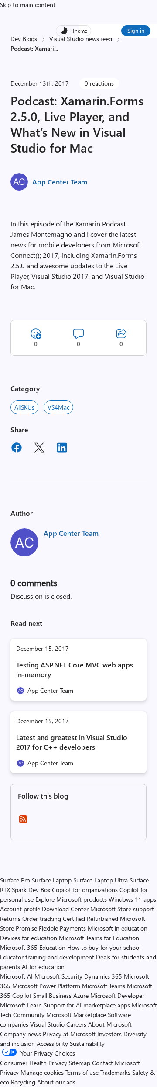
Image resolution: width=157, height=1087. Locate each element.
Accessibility (52, 1043)
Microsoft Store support (122, 909)
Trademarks (115, 1072)
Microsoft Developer (117, 995)
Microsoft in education (117, 928)
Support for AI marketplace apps (87, 1005)
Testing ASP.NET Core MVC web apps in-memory (74, 669)
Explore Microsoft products (71, 899)
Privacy (10, 1072)
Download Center (65, 909)
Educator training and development (47, 957)
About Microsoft (110, 1024)
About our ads (56, 1082)
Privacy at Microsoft (69, 1034)
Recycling (23, 1082)
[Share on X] (39, 448)
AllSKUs (24, 407)
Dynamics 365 (103, 976)
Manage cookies (42, 1072)
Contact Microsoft (116, 1063)
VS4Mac (58, 407)
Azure (81, 995)
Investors (109, 1034)
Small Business (52, 995)
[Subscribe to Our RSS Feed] (23, 822)
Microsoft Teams (103, 986)
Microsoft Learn (21, 1005)
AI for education (43, 966)
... (56, 48)
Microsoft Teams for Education (99, 938)
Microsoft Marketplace (76, 1015)
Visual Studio (47, 1024)
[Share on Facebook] (16, 448)
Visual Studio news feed (80, 39)
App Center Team (59, 181)
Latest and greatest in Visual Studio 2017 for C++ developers (71, 742)
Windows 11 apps (132, 899)
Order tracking (41, 918)
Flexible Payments (62, 928)
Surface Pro (15, 880)
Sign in (135, 30)
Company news (20, 1034)
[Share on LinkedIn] (62, 448)
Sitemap (79, 1063)
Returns (10, 918)
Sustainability (87, 1043)
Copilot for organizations (85, 890)
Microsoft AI (16, 976)
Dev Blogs (23, 39)
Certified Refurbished (90, 918)
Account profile (20, 909)
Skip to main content (27, 4)
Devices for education (28, 938)
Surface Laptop (52, 880)
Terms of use (82, 1072)
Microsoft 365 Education (32, 947)
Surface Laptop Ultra (100, 880)
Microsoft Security (58, 976)
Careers (76, 1024)
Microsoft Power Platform (46, 986)
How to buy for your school (103, 947)
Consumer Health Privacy (33, 1063)
